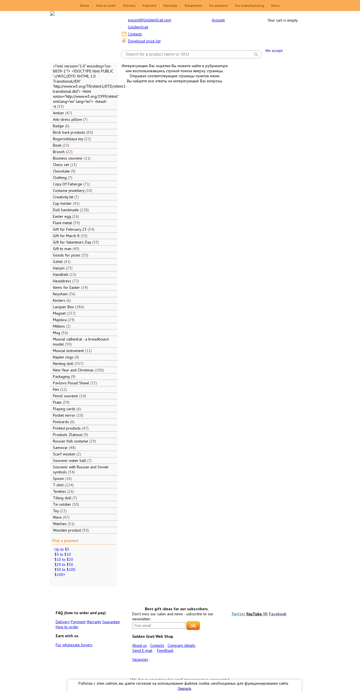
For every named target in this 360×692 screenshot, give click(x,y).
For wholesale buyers (74, 644)
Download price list (144, 41)
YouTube (254, 613)
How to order (106, 5)
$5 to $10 (63, 554)
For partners (218, 5)
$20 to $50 (64, 564)
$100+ (60, 574)
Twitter (238, 613)
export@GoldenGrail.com (149, 19)
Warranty (170, 5)
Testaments (193, 5)
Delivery (129, 5)
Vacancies (140, 659)
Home (84, 5)
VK (265, 613)
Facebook (277, 613)
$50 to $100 (65, 569)
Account (218, 19)
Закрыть (184, 688)
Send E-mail (142, 650)
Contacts (135, 34)
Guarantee (111, 621)
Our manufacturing (249, 5)
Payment (149, 5)
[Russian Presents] (80, 36)
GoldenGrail (138, 27)
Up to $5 (62, 549)
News (275, 5)
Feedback (165, 650)
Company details (181, 645)
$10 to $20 (64, 559)
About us (139, 645)
